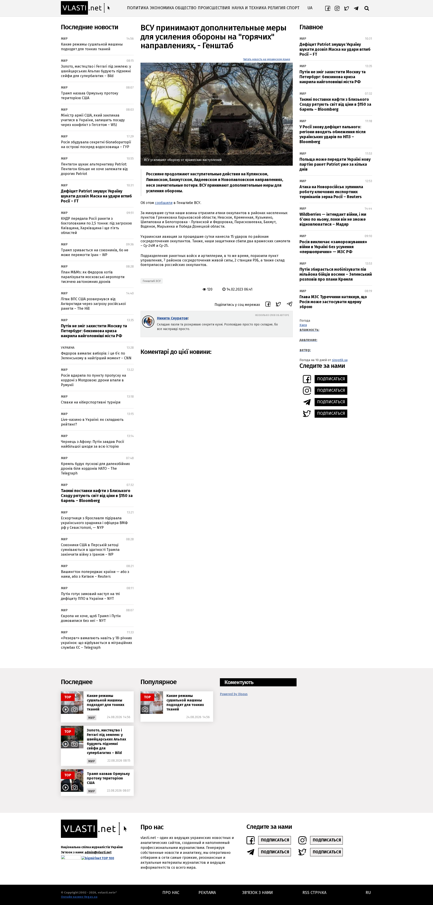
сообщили (164, 203)
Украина (67, 348)
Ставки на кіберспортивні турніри (90, 402)
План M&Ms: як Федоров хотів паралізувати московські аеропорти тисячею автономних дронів (92, 277)
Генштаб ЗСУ (152, 281)
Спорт (293, 7)
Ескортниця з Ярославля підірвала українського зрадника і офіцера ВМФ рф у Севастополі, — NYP (94, 523)
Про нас (170, 892)
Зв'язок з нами (257, 892)
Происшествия (214, 7)
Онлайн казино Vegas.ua (79, 896)
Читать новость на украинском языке (266, 59)
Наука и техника (249, 7)
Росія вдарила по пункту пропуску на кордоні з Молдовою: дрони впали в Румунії (93, 380)
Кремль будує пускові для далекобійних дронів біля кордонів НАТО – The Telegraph (95, 468)
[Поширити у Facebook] (267, 305)
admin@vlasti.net (98, 852)
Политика (137, 7)
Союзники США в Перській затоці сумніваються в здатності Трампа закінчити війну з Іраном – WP (90, 550)
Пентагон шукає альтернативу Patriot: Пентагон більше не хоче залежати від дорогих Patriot (94, 169)
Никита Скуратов (172, 318)
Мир (64, 39)
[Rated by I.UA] (71, 858)
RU (368, 892)
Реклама (207, 892)
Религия (277, 7)
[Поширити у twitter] (278, 305)
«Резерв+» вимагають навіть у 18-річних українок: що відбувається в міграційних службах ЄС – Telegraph (96, 643)
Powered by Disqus (234, 694)
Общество (185, 7)
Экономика (162, 7)
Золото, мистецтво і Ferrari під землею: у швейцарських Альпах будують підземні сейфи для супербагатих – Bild (96, 71)
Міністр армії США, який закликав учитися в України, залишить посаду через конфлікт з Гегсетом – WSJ (93, 120)
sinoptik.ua (340, 360)
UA (309, 7)
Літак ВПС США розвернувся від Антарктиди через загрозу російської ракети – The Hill (93, 304)
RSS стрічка (314, 892)
